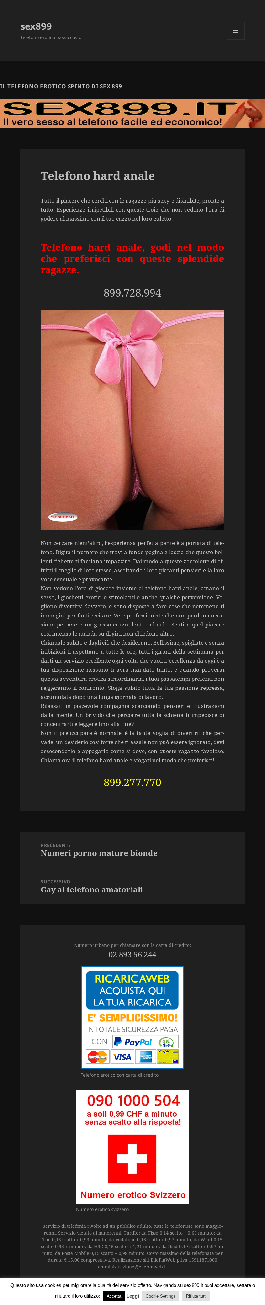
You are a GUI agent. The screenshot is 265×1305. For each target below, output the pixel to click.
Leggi (132, 1296)
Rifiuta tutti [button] (196, 1296)
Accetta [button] (114, 1296)
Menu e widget (236, 39)
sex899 (36, 26)
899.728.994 (132, 293)
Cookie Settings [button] (160, 1296)
